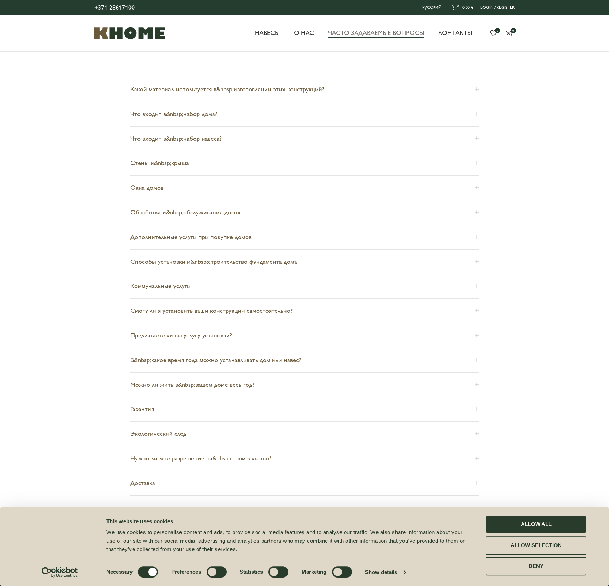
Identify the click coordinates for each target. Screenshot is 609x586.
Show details (381, 572)
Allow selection (536, 545)
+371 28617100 (114, 7)
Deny (536, 566)
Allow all (536, 524)
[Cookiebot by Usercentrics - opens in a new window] (60, 572)
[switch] (217, 572)
